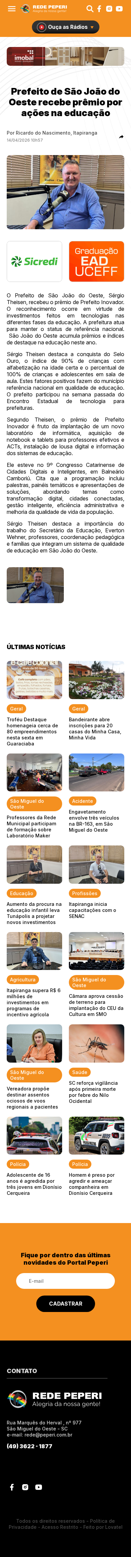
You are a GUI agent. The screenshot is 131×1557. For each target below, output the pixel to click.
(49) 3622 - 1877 (29, 1446)
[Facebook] (99, 9)
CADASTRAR (65, 1304)
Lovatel (114, 1527)
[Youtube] (119, 9)
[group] (65, 56)
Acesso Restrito (60, 1527)
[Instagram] (109, 9)
